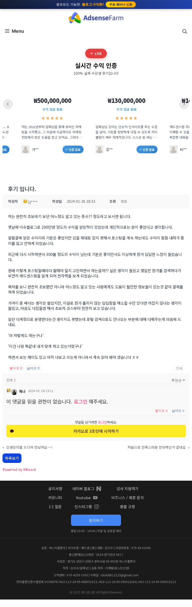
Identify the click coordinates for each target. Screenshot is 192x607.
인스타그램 (83, 506)
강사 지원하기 (127, 488)
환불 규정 (127, 506)
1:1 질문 (55, 506)
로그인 (80, 401)
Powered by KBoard (19, 469)
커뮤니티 (55, 497)
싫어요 (33, 368)
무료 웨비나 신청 (120, 4)
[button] (185, 31)
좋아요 (16, 368)
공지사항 (55, 488)
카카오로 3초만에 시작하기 (96, 431)
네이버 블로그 (83, 488)
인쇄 (179, 368)
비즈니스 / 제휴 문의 (127, 497)
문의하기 (96, 520)
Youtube (83, 497)
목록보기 (12, 458)
